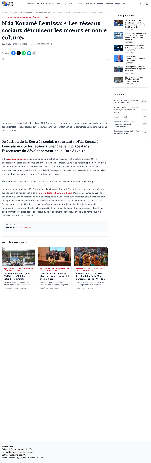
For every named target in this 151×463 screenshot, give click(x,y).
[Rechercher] (141, 4)
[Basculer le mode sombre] (147, 4)
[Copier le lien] (34, 53)
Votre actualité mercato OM (14, 455)
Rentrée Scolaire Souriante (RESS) (55, 193)
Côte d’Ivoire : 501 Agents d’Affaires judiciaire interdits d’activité (17, 276)
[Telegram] (29, 53)
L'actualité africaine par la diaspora (17, 452)
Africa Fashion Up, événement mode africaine (22, 458)
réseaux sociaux (16, 159)
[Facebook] (13, 53)
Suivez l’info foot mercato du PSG (17, 449)
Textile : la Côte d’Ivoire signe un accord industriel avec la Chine (54, 276)
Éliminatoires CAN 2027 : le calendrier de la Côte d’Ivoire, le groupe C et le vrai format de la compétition (89, 276)
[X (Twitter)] (19, 53)
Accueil (5, 13)
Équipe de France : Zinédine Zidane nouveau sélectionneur (135, 58)
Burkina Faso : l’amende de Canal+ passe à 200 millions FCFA (134, 48)
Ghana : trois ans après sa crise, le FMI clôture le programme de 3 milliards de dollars (135, 36)
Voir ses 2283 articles (25, 228)
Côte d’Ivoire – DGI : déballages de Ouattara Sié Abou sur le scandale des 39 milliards (135, 24)
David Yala (12, 227)
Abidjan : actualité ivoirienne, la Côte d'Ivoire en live (30, 13)
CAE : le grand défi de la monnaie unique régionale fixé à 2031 (135, 69)
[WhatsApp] (24, 53)
